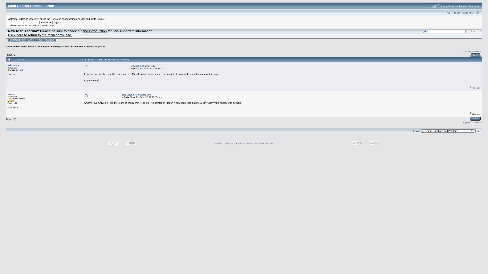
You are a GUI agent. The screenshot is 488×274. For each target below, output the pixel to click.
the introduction (95, 31)
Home (14, 40)
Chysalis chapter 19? (96, 46)
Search (31, 40)
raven (10, 94)
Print (476, 55)
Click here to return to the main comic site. (40, 35)
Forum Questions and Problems (67, 46)
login (36, 19)
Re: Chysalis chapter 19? (136, 94)
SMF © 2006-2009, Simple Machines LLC (255, 143)
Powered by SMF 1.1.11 (225, 143)
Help (23, 40)
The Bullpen (43, 46)
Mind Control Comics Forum (20, 46)
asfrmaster (13, 65)
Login (40, 40)
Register (50, 40)
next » (477, 51)
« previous (467, 51)
